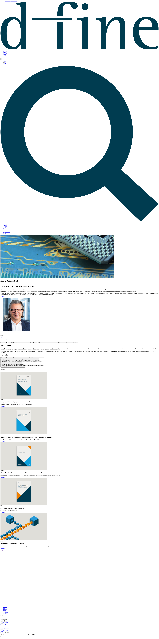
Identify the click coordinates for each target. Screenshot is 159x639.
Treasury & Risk (4, 342)
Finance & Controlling (12, 342)
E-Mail (1, 337)
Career (4, 55)
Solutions (5, 53)
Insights (4, 54)
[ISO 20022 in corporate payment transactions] (23, 504)
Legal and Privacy (6, 232)
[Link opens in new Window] (1, 603)
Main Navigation (13, 1)
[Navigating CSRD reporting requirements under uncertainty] (23, 398)
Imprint (4, 233)
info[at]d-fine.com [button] (4, 622)
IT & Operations (74, 342)
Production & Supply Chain (56, 342)
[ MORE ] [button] (3, 296)
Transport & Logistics (66, 342)
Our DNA (5, 51)
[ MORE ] (2, 406)
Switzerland (5, 612)
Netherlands (5, 609)
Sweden (4, 611)
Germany (5, 607)
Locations (5, 56)
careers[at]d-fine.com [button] (4, 628)
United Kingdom (6, 613)
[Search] (79, 222)
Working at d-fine (3, 624)
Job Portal (2, 625)
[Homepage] (79, 49)
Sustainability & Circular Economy (31, 342)
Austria (4, 610)
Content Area (7, 1)
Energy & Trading (20, 342)
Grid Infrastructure (41, 342)
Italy (4, 608)
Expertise (5, 52)
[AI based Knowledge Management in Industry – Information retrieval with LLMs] (23, 469)
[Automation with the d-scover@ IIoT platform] (23, 540)
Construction (48, 342)
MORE (1, 550)
